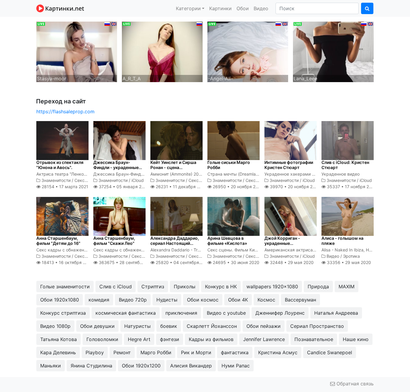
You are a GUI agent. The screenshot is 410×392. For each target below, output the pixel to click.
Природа (318, 287)
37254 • (123, 186)
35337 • (351, 186)
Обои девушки (97, 326)
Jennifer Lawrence (264, 339)
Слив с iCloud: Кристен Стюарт (345, 165)
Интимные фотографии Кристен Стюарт (288, 165)
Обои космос (203, 300)
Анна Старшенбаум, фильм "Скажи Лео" (114, 241)
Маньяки (50, 366)
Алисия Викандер (191, 366)
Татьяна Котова (58, 339)
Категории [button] (188, 8)
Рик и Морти (196, 352)
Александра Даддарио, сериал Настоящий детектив (174, 243)
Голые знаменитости (65, 287)
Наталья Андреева (336, 313)
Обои (243, 8)
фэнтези (169, 339)
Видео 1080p (55, 326)
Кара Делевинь (58, 352)
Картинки (220, 8)
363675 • (127, 262)
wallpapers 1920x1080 (272, 287)
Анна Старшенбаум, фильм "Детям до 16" (58, 241)
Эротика (351, 256)
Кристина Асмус (277, 352)
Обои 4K (238, 300)
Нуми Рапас (236, 366)
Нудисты (166, 300)
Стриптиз (152, 287)
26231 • (181, 186)
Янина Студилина (91, 366)
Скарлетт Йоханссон (212, 326)
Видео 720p (133, 300)
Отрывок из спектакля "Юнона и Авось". (59, 165)
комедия (99, 300)
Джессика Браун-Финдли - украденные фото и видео (116, 167)
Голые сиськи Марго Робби (228, 165)
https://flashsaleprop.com (65, 111)
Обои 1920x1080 (59, 300)
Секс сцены (86, 180)
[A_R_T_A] (162, 51)
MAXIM (346, 287)
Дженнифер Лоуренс (280, 313)
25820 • (182, 262)
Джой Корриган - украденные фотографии (282, 243)
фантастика (235, 352)
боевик (168, 326)
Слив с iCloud (115, 287)
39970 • (294, 186)
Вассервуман (300, 300)
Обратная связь (354, 384)
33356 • (348, 262)
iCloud (137, 180)
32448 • (291, 262)
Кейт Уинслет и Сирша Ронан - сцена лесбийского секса (173, 167)
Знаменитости (56, 180)
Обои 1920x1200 (141, 366)
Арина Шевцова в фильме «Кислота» (227, 241)
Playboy (95, 352)
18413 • (67, 262)
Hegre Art (139, 339)
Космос (266, 300)
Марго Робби (155, 352)
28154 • (64, 186)
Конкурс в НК (221, 287)
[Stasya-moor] (76, 51)
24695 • (235, 262)
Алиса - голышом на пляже (342, 241)
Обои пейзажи (263, 326)
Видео (261, 8)
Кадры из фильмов (211, 339)
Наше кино (356, 339)
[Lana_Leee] (333, 51)
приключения (181, 313)
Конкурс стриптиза (63, 313)
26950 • (237, 186)
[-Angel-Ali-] (247, 51)
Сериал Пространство (317, 326)
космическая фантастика (125, 313)
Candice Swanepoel (329, 352)
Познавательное (313, 339)
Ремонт (122, 352)
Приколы (184, 287)
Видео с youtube (226, 313)
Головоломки (102, 339)
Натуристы (137, 326)
